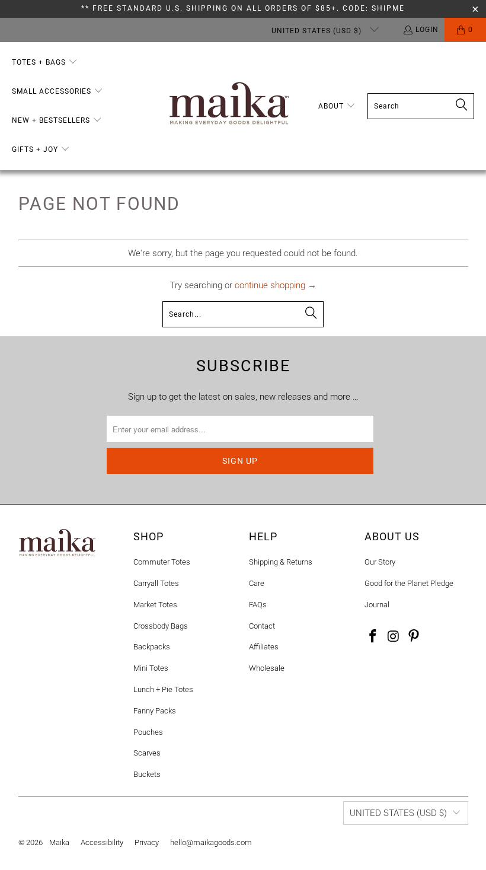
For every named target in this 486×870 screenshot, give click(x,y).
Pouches (148, 732)
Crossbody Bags (160, 626)
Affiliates (264, 646)
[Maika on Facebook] (373, 637)
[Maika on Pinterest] (414, 637)
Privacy (147, 842)
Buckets (147, 774)
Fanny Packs (154, 710)
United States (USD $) (317, 31)
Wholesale (266, 668)
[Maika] (229, 106)
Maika (59, 842)
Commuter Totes (161, 561)
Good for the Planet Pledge (408, 583)
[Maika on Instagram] (393, 637)
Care (256, 583)
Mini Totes (150, 668)
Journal (376, 604)
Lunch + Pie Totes (163, 689)
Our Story (379, 561)
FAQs (258, 604)
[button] (45, 62)
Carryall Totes (156, 583)
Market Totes (155, 604)
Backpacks (151, 646)
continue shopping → (275, 285)
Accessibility (102, 842)
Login (427, 30)
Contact (262, 626)
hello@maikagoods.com (211, 842)
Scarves (147, 752)
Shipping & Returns (280, 561)
